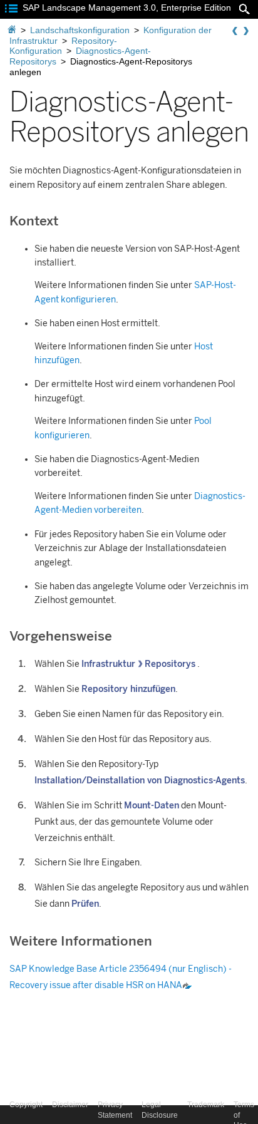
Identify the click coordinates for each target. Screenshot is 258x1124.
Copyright (26, 1104)
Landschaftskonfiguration (80, 30)
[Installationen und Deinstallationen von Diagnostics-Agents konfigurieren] (246, 31)
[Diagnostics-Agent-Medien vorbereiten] (234, 31)
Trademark (205, 1104)
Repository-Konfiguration (63, 46)
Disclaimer (70, 1104)
